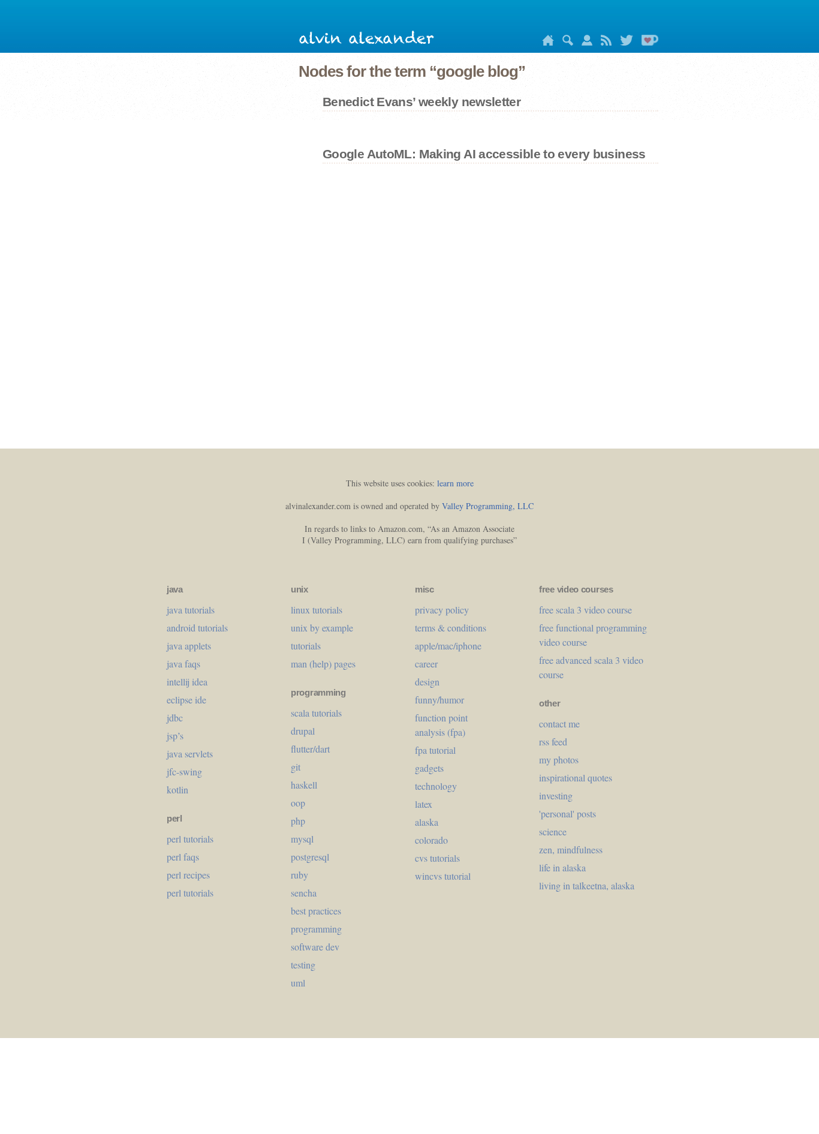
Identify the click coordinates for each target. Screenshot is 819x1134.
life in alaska (562, 867)
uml (298, 982)
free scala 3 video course (585, 609)
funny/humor (439, 699)
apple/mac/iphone (448, 645)
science (553, 831)
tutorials (306, 645)
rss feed (553, 741)
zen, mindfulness (571, 849)
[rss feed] (603, 42)
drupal (303, 730)
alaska (426, 822)
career (426, 663)
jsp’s (175, 735)
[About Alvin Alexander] (584, 42)
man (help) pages (323, 663)
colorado (431, 840)
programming (316, 928)
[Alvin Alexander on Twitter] (623, 42)
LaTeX (423, 804)
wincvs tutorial (443, 876)
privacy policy (442, 609)
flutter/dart (310, 748)
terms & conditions (450, 627)
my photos (559, 759)
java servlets (190, 753)
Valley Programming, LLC (488, 506)
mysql (302, 838)
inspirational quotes (575, 777)
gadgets (429, 768)
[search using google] (564, 42)
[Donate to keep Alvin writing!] (647, 42)
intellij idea (187, 681)
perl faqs (183, 856)
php (298, 820)
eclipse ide (186, 699)
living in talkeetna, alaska (586, 885)
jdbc (175, 717)
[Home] (545, 42)
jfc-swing (184, 771)
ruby (299, 874)
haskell (304, 784)
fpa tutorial (435, 750)
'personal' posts (567, 813)
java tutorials (191, 609)
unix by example (322, 627)
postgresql (310, 856)
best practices (316, 910)
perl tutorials (190, 838)
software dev (315, 946)
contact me (559, 723)
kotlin (177, 789)
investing (556, 795)
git (295, 766)
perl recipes (188, 874)
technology (436, 786)
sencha (304, 892)
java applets (189, 645)
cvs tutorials (437, 858)
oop (298, 802)
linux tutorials (316, 609)
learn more (455, 483)
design (427, 681)
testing (303, 964)
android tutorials (197, 627)
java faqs (183, 663)
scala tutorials (316, 712)
